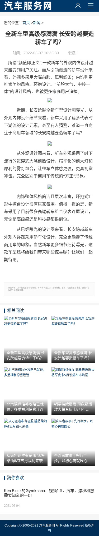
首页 (26, 23)
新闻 (36, 23)
